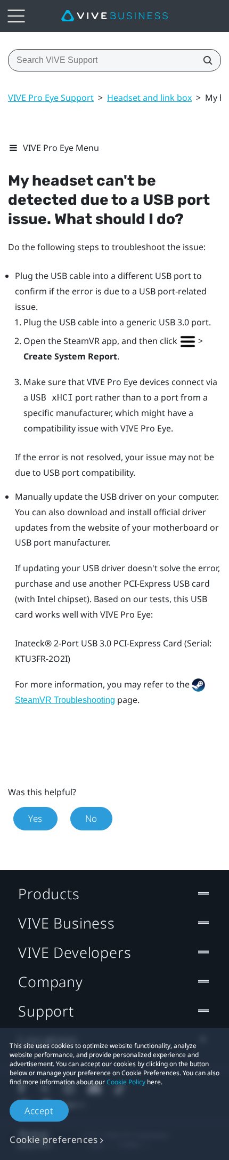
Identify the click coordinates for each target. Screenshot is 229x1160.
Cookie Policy (126, 1081)
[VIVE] (114, 16)
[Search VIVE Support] (204, 60)
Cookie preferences (54, 1139)
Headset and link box (149, 97)
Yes (35, 818)
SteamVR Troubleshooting (65, 700)
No (91, 818)
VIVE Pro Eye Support (51, 97)
